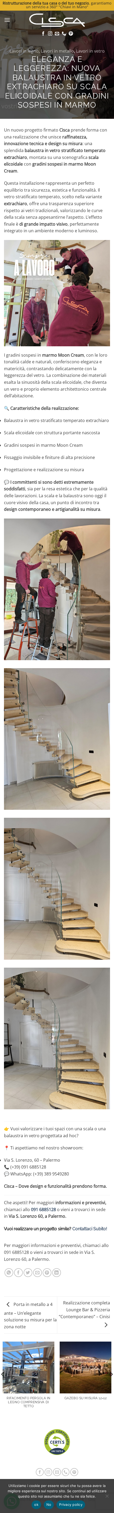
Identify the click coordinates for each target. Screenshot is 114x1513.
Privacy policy (70, 1504)
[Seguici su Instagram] (50, 33)
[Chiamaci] (64, 33)
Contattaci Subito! (89, 1228)
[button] (7, 19)
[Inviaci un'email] (57, 33)
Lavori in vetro (90, 51)
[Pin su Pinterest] (47, 1272)
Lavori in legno (24, 51)
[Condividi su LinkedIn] (56, 1272)
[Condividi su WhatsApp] (9, 1272)
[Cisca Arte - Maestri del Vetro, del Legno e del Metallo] (57, 20)
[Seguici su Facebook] (43, 33)
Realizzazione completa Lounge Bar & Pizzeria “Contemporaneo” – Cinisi (84, 1309)
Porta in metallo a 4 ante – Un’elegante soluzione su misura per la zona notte (30, 1315)
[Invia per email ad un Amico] (37, 1272)
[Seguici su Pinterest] (71, 33)
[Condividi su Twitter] (28, 1272)
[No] (107, 1497)
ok (36, 1504)
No (48, 1504)
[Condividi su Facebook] (18, 1272)
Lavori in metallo (57, 51)
